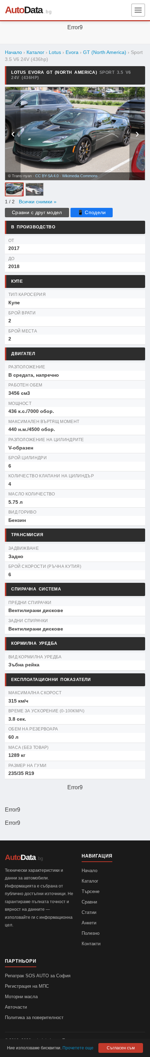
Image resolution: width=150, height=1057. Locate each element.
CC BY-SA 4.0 (47, 176)
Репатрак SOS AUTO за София (37, 975)
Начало (13, 52)
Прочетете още (77, 1048)
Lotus (55, 52)
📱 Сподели (91, 212)
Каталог (35, 52)
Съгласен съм (121, 1048)
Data (24, 10)
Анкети (89, 922)
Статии (89, 912)
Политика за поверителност (34, 1017)
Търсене (90, 891)
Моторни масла (21, 996)
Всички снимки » (38, 201)
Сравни (89, 902)
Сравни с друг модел (37, 212)
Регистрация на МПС (27, 986)
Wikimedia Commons (80, 176)
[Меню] (138, 10)
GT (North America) (104, 52)
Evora (72, 52)
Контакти (91, 943)
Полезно (90, 933)
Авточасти (16, 1007)
